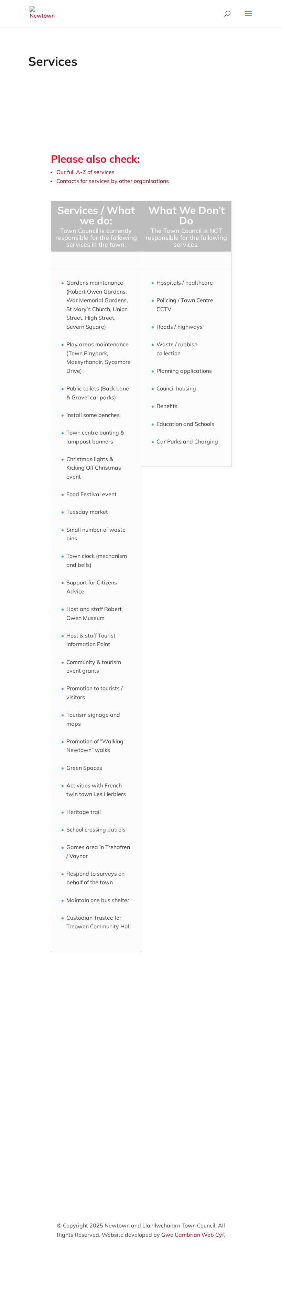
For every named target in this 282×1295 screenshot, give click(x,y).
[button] (248, 18)
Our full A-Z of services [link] (85, 172)
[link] (42, 13)
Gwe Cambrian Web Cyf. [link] (193, 1234)
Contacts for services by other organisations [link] (112, 180)
